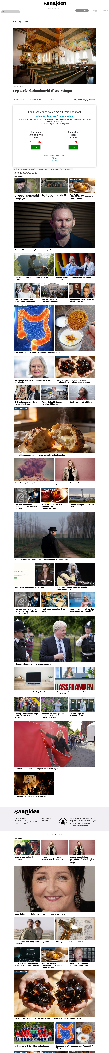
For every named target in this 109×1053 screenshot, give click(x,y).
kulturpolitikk (22, 169)
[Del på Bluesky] (89, 100)
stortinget (68, 169)
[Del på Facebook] (75, 100)
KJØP (36, 147)
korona (31, 169)
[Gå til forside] (54, 3)
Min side (54, 160)
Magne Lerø (44, 820)
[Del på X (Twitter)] (78, 100)
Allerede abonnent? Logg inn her (54, 116)
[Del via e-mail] (84, 100)
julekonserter (54, 169)
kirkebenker (39, 169)
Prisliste (54, 158)
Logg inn (96, 10)
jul (62, 169)
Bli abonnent (82, 10)
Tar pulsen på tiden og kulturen (54, 8)
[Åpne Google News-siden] (94, 100)
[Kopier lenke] (86, 100)
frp (15, 169)
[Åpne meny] (104, 10)
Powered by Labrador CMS (54, 835)
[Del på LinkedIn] (81, 100)
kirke (46, 169)
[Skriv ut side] (92, 100)
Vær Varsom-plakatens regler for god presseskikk (83, 819)
